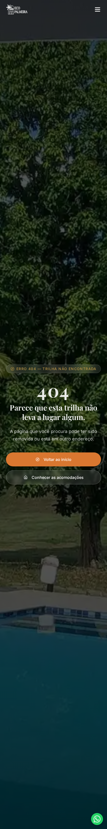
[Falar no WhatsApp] (97, 819)
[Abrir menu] (97, 9)
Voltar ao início (57, 459)
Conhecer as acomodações (58, 477)
